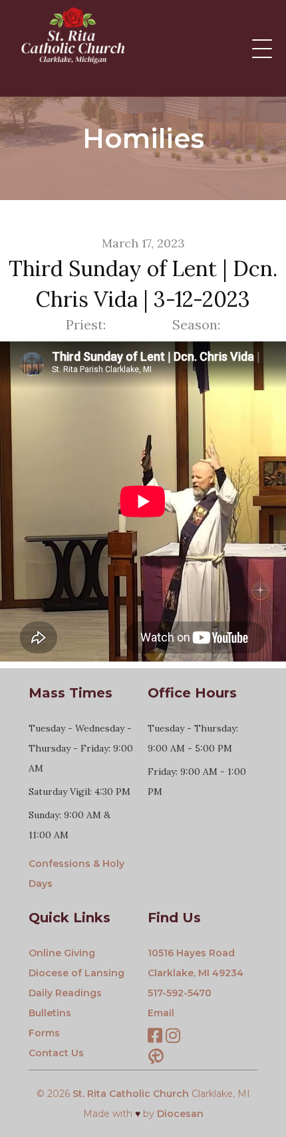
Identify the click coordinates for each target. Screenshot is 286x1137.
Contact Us (56, 1053)
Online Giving (62, 953)
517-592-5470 (180, 993)
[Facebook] (155, 1037)
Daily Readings (65, 993)
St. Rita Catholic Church (130, 1094)
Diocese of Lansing (76, 973)
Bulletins (50, 1013)
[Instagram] (173, 1037)
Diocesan (180, 1114)
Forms (44, 1033)
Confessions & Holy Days (76, 874)
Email (161, 1013)
